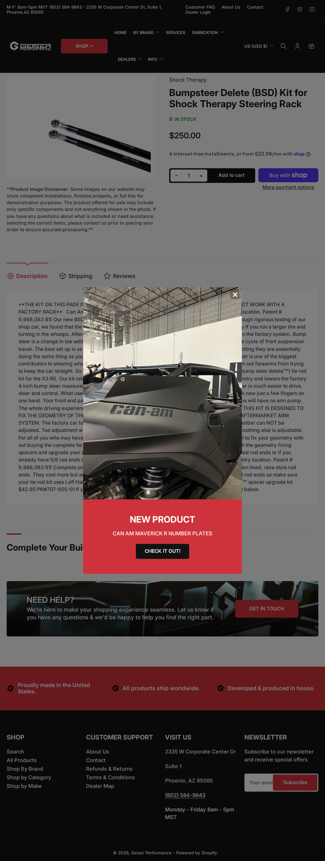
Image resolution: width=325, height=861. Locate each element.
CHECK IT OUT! (163, 551)
